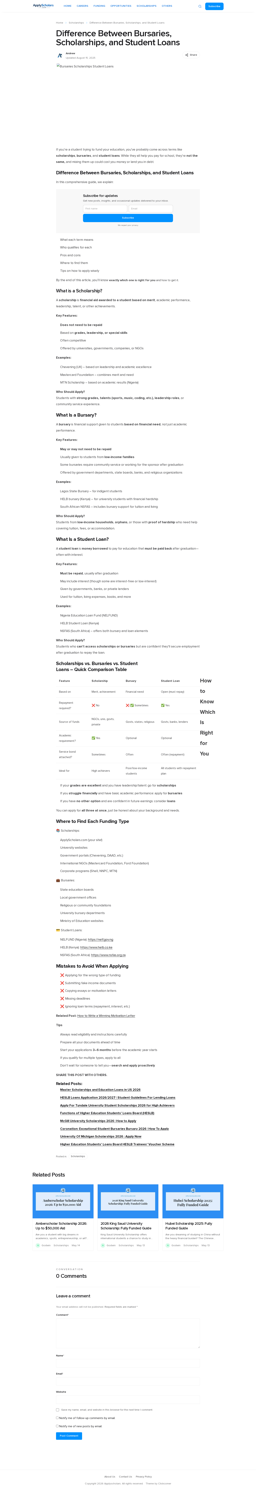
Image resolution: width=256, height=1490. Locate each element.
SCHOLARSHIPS (146, 6)
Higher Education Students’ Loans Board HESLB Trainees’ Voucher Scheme (117, 1144)
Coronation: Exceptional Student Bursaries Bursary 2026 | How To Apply (114, 1129)
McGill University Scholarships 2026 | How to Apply (98, 1121)
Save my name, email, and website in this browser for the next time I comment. (107, 1410)
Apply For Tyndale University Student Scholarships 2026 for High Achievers (117, 1105)
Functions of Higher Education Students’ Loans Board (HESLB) (107, 1113)
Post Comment (69, 1436)
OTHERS (167, 6)
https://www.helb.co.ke (96, 947)
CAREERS (82, 6)
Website (61, 1392)
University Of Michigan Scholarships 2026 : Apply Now (100, 1136)
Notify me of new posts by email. (80, 1426)
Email (59, 1373)
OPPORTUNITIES (120, 6)
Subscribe (214, 6)
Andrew (70, 53)
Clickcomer (164, 1483)
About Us (109, 1476)
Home (59, 22)
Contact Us (125, 1476)
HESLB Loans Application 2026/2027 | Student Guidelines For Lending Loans (117, 1098)
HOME (67, 6)
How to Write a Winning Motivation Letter (106, 1016)
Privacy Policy (144, 1476)
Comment (62, 1315)
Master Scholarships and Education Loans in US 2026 (100, 1090)
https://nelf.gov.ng (100, 939)
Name (60, 1355)
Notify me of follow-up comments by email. (87, 1418)
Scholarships (76, 22)
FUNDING (99, 6)
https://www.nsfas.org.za (108, 955)
